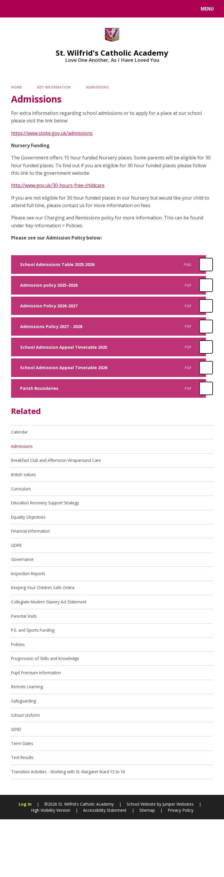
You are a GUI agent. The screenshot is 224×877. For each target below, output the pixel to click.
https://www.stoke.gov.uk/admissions (51, 133)
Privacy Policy (180, 810)
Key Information (54, 87)
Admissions (97, 87)
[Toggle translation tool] (26, 8)
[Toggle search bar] (11, 8)
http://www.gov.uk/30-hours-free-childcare (57, 185)
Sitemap (147, 810)
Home (16, 87)
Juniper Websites (178, 804)
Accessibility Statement (105, 810)
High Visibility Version (50, 810)
